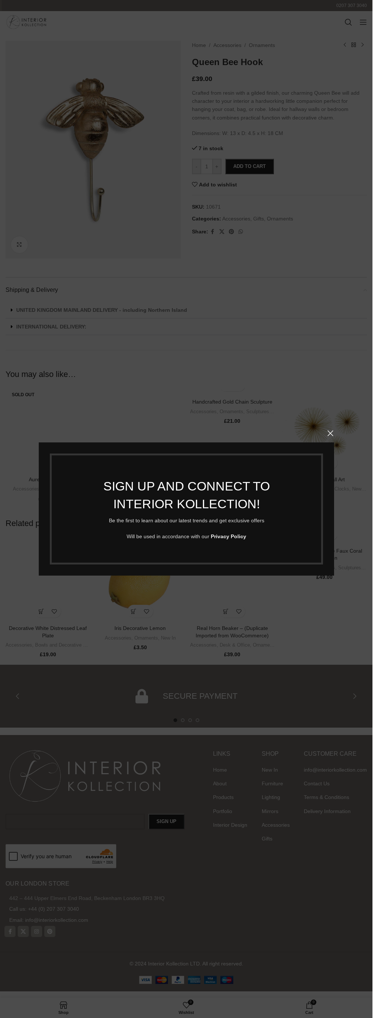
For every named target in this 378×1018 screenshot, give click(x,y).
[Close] (330, 433)
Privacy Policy (228, 536)
